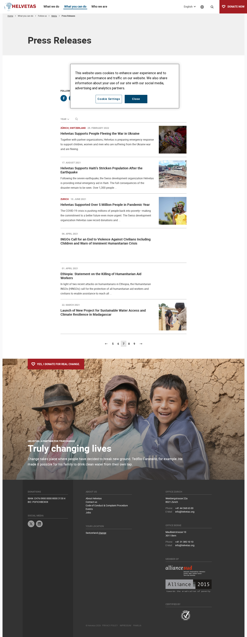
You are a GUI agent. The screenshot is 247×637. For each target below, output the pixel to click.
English (188, 6)
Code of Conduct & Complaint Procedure (107, 505)
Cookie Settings (108, 99)
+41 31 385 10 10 (184, 541)
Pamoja (137, 625)
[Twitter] (31, 524)
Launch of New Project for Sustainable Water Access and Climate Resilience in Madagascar (103, 312)
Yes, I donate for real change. (58, 364)
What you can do (75, 6)
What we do (51, 6)
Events (89, 509)
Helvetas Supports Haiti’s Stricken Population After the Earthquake (101, 170)
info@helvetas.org (184, 511)
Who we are (99, 6)
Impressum (125, 625)
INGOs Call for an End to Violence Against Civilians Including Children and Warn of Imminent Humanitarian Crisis (105, 241)
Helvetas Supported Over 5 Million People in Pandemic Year (105, 204)
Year (63, 119)
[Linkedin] (39, 524)
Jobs (88, 512)
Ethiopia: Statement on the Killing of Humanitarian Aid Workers (100, 276)
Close (136, 99)
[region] (124, 86)
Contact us (91, 501)
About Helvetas (94, 498)
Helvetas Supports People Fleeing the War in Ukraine (99, 133)
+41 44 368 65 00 (184, 508)
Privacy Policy (110, 625)
